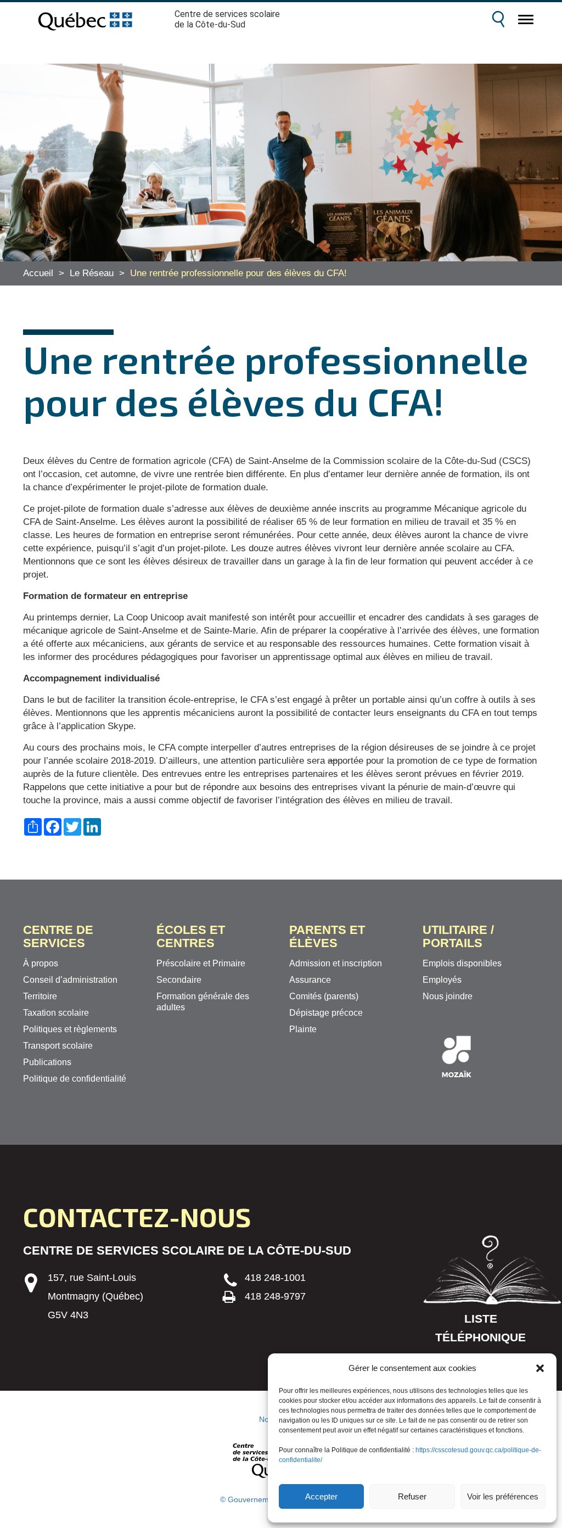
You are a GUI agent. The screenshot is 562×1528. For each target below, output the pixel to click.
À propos (40, 963)
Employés (442, 979)
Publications (47, 1062)
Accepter (321, 1496)
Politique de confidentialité (74, 1078)
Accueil (38, 273)
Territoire (40, 996)
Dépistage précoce (326, 1012)
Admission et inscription (335, 963)
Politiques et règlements (70, 1029)
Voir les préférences (502, 1496)
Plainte (303, 1029)
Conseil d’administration (70, 979)
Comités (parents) (323, 996)
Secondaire (178, 979)
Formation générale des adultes (202, 1002)
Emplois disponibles (462, 963)
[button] (540, 1368)
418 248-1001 (275, 1277)
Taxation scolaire (56, 1012)
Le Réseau (92, 273)
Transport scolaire (58, 1045)
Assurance (310, 979)
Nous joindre (448, 996)
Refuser (412, 1496)
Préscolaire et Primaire (200, 963)
